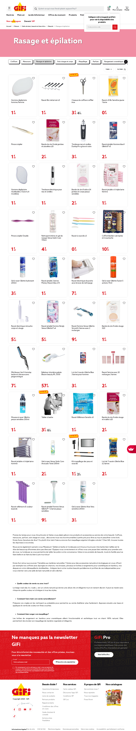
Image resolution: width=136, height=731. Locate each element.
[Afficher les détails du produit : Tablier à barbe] (53, 403)
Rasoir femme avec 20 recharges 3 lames (111, 373)
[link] (73, 18)
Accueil (8, 26)
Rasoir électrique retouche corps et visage (21, 327)
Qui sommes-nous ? (91, 689)
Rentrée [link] (10, 15)
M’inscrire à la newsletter (65, 662)
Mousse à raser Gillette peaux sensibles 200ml (20, 418)
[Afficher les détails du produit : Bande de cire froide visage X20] (113, 312)
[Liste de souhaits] (33, 78)
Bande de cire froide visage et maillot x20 (113, 418)
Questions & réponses (50, 689)
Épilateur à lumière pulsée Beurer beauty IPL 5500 (51, 373)
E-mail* (15, 659)
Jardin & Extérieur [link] (36, 15)
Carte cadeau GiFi (69, 689)
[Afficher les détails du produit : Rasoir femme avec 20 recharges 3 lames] (113, 358)
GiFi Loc (66, 700)
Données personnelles (71, 729)
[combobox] (68, 8)
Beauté (50, 26)
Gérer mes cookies (87, 729)
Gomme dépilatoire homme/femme (19, 101)
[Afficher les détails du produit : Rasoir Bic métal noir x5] (53, 86)
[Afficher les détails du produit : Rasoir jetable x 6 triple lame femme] (113, 175)
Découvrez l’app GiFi (70, 693)
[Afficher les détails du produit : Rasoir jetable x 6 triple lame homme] (23, 447)
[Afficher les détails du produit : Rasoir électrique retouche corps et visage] (23, 312)
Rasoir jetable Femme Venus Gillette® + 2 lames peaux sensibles (52, 509)
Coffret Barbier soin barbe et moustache (112, 237)
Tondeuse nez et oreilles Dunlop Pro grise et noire (81, 145)
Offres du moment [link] (56, 15)
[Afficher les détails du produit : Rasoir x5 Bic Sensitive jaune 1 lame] (113, 86)
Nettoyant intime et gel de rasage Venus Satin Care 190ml (52, 238)
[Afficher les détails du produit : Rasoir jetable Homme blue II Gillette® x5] (113, 130)
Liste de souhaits (48, 696)
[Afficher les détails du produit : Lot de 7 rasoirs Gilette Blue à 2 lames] (113, 447)
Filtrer (120, 69)
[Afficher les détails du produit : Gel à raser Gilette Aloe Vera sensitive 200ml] (83, 492)
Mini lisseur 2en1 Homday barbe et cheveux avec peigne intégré (21, 374)
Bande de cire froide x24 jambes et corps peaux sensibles (81, 192)
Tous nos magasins (91, 696)
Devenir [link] (29, 21)
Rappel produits (48, 703)
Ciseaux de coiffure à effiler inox (83, 101)
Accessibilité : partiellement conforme (110, 729)
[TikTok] (14, 716)
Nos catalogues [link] (13, 21)
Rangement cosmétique (113, 62)
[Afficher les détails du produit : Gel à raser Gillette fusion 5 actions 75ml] (113, 267)
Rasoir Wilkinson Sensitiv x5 (83, 417)
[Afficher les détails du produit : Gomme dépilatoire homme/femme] (23, 86)
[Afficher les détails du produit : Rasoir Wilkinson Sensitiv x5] (83, 403)
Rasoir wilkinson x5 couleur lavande (22, 508)
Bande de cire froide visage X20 (113, 327)
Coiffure (14, 62)
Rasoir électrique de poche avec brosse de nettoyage (82, 282)
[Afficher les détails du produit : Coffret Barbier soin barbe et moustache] (113, 221)
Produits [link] (73, 15)
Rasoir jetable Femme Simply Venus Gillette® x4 (52, 327)
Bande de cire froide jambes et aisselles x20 (52, 145)
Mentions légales (54, 729)
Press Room (88, 700)
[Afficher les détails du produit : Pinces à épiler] (23, 130)
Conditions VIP (68, 696)
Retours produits (48, 700)
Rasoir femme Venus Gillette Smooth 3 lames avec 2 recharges (83, 328)
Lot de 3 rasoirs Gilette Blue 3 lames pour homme (83, 373)
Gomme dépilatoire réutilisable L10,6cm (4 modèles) (20, 192)
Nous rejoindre (89, 693)
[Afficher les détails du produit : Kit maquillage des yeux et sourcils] (83, 447)
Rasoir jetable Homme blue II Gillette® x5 (113, 145)
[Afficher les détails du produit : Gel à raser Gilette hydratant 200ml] (23, 267)
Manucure (27, 62)
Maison (16, 26)
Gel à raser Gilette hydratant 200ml (22, 282)
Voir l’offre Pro (104, 655)
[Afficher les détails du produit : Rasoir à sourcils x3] (83, 221)
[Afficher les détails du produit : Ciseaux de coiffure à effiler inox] (83, 86)
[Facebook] (14, 709)
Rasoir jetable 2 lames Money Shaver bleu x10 (50, 282)
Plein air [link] (21, 15)
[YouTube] (25, 709)
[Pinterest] (30, 709)
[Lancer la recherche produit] (36, 9)
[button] (108, 8)
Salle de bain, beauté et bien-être (33, 26)
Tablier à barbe (47, 417)
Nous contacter (48, 693)
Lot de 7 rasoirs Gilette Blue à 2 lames (113, 462)
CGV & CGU (41, 729)
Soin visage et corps (65, 62)
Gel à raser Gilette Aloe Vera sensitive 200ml (83, 508)
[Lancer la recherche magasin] (115, 27)
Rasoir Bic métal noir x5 (50, 100)
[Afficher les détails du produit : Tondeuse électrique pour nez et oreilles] (53, 175)
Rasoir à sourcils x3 (79, 236)
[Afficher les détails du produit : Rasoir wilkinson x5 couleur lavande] (23, 492)
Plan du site (30, 729)
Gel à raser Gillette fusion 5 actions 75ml (112, 282)
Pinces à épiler (16, 144)
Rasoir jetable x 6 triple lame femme (113, 191)
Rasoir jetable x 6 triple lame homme (22, 462)
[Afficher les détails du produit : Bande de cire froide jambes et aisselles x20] (53, 130)
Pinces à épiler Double (19, 236)
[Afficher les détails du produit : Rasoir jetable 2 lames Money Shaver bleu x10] (53, 267)
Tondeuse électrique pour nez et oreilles (51, 191)
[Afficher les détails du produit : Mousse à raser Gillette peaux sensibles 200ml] (23, 403)
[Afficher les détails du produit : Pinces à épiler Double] (23, 221)
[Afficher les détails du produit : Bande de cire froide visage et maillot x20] (113, 403)
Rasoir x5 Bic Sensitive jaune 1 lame (113, 101)
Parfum (96, 62)
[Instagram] (20, 709)
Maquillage (83, 62)
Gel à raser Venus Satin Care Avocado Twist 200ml (52, 462)
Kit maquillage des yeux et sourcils (82, 462)
